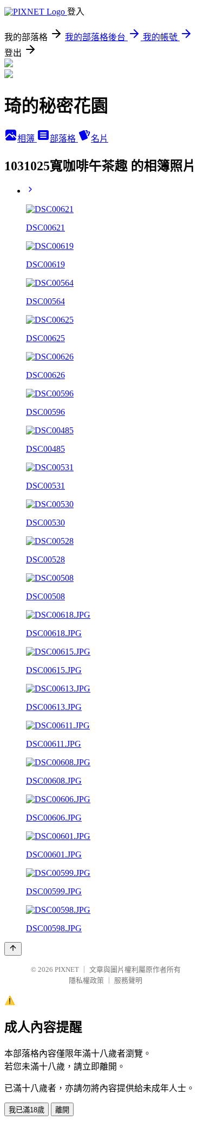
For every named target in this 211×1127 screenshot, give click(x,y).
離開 (62, 1110)
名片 (99, 138)
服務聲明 (128, 980)
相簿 (27, 138)
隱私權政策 (86, 980)
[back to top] (13, 949)
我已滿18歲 (26, 1110)
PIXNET (67, 969)
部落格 (64, 138)
